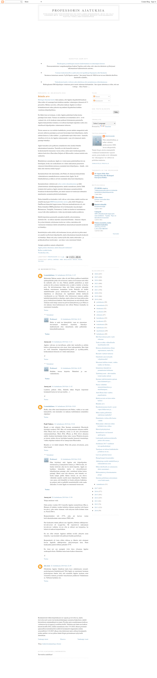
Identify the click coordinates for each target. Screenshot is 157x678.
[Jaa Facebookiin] (77, 257)
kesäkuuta (100, 321)
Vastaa (46, 310)
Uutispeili (98, 211)
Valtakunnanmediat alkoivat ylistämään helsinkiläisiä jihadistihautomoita (106, 191)
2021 (96, 290)
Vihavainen (98, 197)
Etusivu (62, 639)
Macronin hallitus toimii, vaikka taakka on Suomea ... (107, 363)
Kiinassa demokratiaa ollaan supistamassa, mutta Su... (105, 349)
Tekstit (97, 96)
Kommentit (99, 101)
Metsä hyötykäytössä (103, 429)
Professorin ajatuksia (78, 10)
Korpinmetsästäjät (100, 206)
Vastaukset (49, 315)
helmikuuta (101, 334)
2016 (96, 491)
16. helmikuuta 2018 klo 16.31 (71, 319)
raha (80, 259)
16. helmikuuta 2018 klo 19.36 (64, 424)
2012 (96, 504)
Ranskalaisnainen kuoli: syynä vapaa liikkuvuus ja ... (106, 408)
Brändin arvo (100, 404)
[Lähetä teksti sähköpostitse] (67, 257)
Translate (108, 126)
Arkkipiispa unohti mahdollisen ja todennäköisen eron (107, 462)
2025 (96, 277)
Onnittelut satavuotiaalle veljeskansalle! (104, 358)
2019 (96, 296)
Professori (53, 319)
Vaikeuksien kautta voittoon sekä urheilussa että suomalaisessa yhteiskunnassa (81, 82)
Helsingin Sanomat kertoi (46, 100)
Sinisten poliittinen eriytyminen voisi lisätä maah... (106, 479)
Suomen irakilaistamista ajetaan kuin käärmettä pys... (106, 380)
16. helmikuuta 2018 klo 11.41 (62, 342)
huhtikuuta (100, 327)
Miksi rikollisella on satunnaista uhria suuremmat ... (106, 468)
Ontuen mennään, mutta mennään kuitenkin (103, 223)
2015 (96, 494)
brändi (56, 259)
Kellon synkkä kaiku (45, 250)
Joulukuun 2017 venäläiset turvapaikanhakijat (105, 444)
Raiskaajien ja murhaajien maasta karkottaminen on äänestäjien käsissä (81, 63)
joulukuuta (100, 302)
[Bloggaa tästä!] (72, 257)
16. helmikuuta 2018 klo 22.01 (71, 459)
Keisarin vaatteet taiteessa (104, 353)
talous (41, 261)
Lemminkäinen (49, 275)
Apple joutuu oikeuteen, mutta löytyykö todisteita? (55, 247)
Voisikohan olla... (44, 253)
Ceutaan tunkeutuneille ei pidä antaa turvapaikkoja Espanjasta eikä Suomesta (81, 73)
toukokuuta (101, 324)
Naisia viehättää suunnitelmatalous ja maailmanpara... (104, 386)
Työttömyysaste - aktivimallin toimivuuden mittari (106, 374)
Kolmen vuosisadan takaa (102, 199)
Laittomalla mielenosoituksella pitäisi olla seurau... (106, 439)
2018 (96, 299)
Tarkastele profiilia (100, 163)
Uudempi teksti (43, 639)
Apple (50, 259)
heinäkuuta (100, 318)
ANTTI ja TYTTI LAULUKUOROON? (101, 228)
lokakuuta (100, 308)
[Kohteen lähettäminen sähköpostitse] (70, 257)
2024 (96, 280)
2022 (96, 286)
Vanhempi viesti (83, 639)
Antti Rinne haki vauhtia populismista (104, 393)
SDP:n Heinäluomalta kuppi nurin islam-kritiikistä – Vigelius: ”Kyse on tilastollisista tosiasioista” (105, 216)
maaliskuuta (101, 331)
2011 (96, 507)
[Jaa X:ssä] (75, 257)
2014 (96, 498)
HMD (61, 259)
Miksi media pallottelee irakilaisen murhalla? (104, 413)
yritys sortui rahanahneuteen (67, 184)
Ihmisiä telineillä (100, 204)
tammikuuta (101, 484)
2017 (96, 488)
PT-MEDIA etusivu (101, 188)
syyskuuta (100, 311)
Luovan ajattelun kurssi (104, 455)
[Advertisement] (78, 39)
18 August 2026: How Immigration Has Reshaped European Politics (104, 175)
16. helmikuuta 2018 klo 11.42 (62, 386)
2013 (96, 501)
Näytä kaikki (116, 234)
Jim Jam (47, 565)
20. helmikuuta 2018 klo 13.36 (62, 497)
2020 (96, 293)
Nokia (75, 259)
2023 (96, 283)
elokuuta (100, 315)
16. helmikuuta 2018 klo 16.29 (71, 368)
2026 (96, 274)
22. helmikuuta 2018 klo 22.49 (61, 566)
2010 (96, 510)
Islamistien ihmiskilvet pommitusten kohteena (104, 369)
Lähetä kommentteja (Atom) (51, 644)
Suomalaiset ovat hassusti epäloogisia (104, 433)
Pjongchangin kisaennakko (105, 458)
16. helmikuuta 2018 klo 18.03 (65, 406)
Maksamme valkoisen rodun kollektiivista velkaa (105, 425)
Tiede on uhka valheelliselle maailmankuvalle (105, 343)
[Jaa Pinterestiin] (79, 257)
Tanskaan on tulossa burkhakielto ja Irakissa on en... (107, 450)
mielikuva (68, 259)
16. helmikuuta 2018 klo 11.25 (65, 275)
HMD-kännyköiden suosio (59, 202)
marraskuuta (101, 305)
